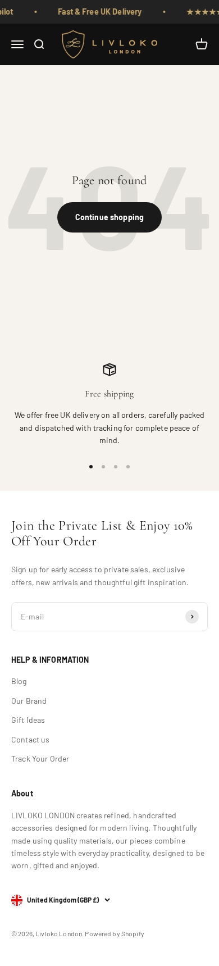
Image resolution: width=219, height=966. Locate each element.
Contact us (30, 739)
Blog (19, 681)
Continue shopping (109, 217)
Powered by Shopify (114, 933)
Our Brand (29, 700)
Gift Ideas (28, 719)
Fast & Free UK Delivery (94, 11)
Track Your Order (40, 758)
